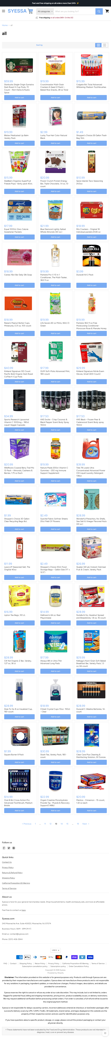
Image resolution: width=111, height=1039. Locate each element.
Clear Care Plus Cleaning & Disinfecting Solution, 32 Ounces (91, 756)
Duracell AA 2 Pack (84, 275)
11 (45, 824)
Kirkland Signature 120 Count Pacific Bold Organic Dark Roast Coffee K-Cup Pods (18, 374)
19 (78, 824)
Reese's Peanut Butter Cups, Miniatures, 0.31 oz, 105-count (17, 324)
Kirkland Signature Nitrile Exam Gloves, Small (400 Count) (90, 372)
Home (5, 25)
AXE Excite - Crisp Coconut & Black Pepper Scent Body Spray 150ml (54, 422)
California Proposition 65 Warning (16, 883)
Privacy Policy (8, 867)
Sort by (39, 45)
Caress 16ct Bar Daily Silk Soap (18, 275)
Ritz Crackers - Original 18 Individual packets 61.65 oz (88, 230)
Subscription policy (58, 966)
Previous (27, 824)
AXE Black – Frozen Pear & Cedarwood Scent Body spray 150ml (90, 422)
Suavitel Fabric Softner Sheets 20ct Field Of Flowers (54, 520)
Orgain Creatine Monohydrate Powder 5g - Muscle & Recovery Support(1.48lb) (55, 803)
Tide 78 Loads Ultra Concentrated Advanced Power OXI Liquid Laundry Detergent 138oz (90, 472)
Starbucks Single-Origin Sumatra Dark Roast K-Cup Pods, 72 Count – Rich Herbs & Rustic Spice (19, 88)
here (24, 910)
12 (50, 824)
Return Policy (40, 963)
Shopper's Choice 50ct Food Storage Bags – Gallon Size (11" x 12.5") (55, 570)
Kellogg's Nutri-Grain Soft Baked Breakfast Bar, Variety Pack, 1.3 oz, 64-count (91, 663)
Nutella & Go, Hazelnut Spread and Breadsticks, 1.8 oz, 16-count (91, 616)
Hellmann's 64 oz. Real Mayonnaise (50, 616)
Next (84, 824)
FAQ (5, 963)
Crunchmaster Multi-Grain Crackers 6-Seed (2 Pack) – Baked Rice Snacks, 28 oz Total (54, 87)
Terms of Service (9, 888)
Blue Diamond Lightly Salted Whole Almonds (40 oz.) (53, 230)
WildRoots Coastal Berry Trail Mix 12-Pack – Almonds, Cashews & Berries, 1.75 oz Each (19, 470)
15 (67, 824)
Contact (13, 963)
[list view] (105, 45)
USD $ (54, 950)
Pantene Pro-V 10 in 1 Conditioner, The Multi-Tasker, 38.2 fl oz (53, 277)
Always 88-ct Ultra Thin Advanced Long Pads (51, 662)
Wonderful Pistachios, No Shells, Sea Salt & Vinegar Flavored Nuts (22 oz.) (91, 521)
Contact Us (7, 862)
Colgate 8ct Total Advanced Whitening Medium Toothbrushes (91, 85)
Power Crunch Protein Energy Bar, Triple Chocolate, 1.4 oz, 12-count (54, 183)
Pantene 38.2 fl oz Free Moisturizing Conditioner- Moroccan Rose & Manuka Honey (91, 326)
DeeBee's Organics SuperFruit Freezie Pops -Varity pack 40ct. (18, 182)
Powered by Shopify (56, 973)
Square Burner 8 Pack (14, 754)
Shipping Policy (8, 878)
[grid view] (98, 45)
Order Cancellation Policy (79, 966)
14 (62, 824)
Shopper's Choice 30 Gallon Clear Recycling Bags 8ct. (16, 520)
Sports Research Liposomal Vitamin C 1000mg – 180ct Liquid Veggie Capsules (16, 422)
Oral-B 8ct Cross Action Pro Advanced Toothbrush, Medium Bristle (18, 803)
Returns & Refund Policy (12, 873)
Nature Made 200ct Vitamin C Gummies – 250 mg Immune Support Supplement (54, 470)
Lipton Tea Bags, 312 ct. (14, 615)
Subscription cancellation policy (35, 966)
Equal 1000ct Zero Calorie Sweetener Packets (16, 230)
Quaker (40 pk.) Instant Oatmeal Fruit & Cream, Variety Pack (91, 568)
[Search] (99, 11)
